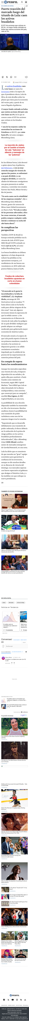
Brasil (4, 602)
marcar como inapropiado (24, 664)
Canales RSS (4, 1005)
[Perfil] (14, 996)
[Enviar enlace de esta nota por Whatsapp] (11, 77)
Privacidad (25, 1005)
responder (7, 663)
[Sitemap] (25, 1000)
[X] (8, 1000)
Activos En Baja (20, 602)
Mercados (11, 602)
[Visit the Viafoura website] (24, 712)
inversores (5, 91)
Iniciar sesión (16, 639)
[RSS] (21, 1000)
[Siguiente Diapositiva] (26, 621)
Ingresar (22, 2)
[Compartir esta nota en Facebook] (2, 77)
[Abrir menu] (2, 2)
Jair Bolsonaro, (6, 168)
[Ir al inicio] (11, 2)
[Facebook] (4, 1000)
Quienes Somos (11, 1005)
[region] (14, 676)
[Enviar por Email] (15, 77)
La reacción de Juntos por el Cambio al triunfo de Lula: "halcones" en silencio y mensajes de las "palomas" (14, 150)
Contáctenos (19, 1005)
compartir (18, 663)
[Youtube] (13, 1000)
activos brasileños (14, 86)
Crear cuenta (24, 639)
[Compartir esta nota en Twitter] (6, 77)
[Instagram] (17, 1000)
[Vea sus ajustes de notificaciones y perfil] (26, 2)
